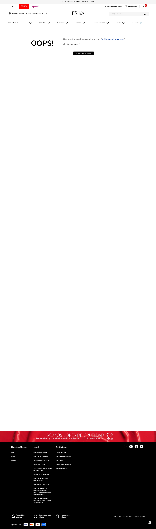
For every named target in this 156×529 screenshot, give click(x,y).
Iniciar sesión (133, 6)
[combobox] (129, 13)
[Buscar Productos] (145, 13)
